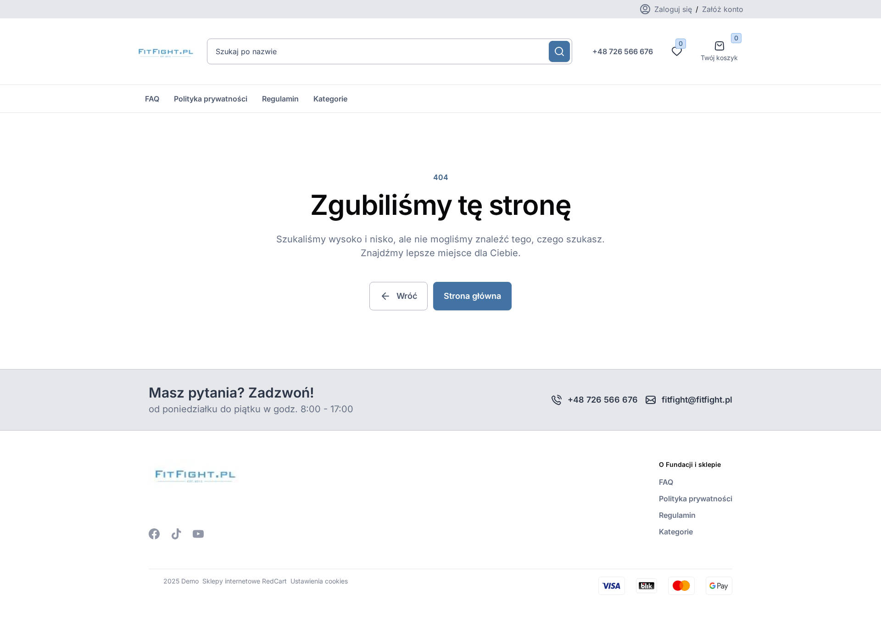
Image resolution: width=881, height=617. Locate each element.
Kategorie (330, 98)
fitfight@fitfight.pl (697, 399)
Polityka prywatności (210, 98)
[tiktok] (176, 533)
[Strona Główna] (165, 51)
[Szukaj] (559, 51)
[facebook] (154, 533)
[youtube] (198, 533)
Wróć (406, 296)
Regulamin (280, 98)
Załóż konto (722, 9)
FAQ (152, 98)
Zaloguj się (673, 9)
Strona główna (472, 296)
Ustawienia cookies (319, 581)
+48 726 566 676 (622, 51)
